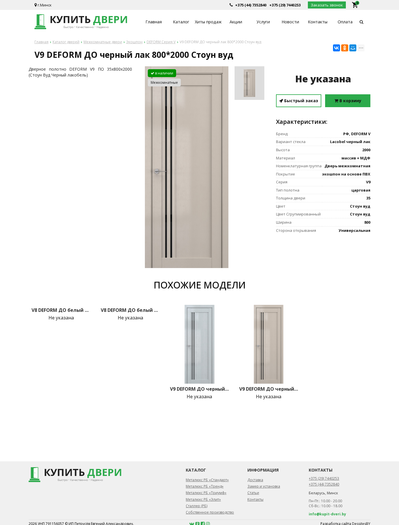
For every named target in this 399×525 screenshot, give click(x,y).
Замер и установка (263, 486)
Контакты (317, 22)
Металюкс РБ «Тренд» (204, 486)
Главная (153, 22)
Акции (236, 22)
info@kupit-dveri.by (327, 514)
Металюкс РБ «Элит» (203, 499)
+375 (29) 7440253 (285, 5)
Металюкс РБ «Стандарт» (207, 479)
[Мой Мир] (352, 47)
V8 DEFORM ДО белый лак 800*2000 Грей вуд (61, 310)
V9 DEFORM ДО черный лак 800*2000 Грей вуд (199, 389)
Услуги (263, 22)
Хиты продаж (208, 22)
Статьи (253, 492)
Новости (290, 22)
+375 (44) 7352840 (250, 5)
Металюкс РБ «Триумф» (206, 492)
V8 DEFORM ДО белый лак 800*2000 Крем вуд (130, 310)
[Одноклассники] (344, 47)
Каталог (181, 22)
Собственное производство (210, 512)
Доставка (255, 479)
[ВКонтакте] (336, 47)
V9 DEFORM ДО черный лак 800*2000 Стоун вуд (268, 389)
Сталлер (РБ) (196, 505)
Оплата (345, 22)
